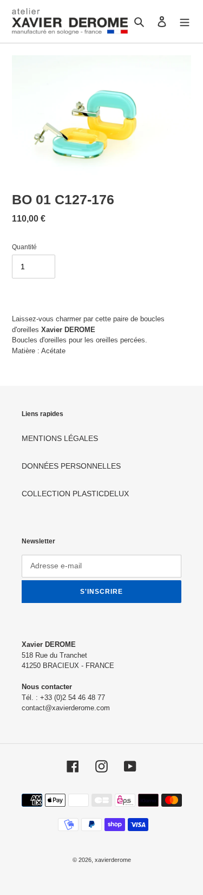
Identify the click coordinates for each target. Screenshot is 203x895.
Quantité (24, 247)
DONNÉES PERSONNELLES (71, 466)
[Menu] (184, 21)
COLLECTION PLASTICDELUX (75, 493)
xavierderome (113, 860)
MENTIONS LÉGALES (60, 438)
